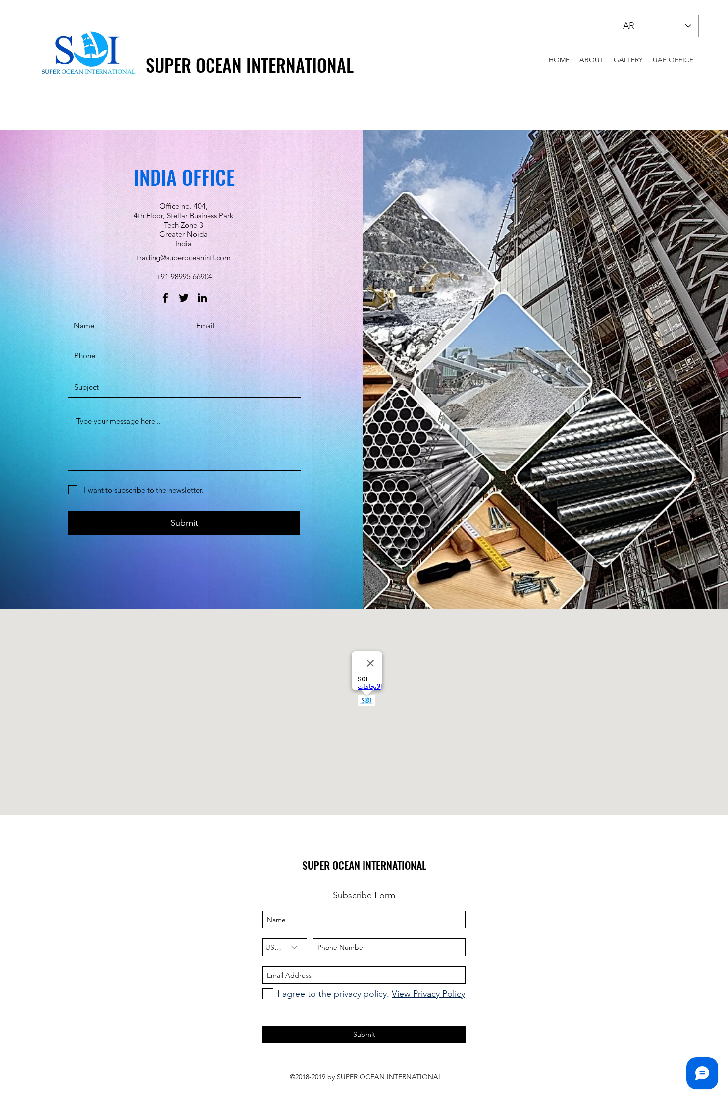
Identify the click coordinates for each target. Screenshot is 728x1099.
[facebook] (165, 297)
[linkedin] (202, 297)
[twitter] (183, 297)
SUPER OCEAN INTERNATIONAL (250, 65)
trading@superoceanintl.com (184, 257)
